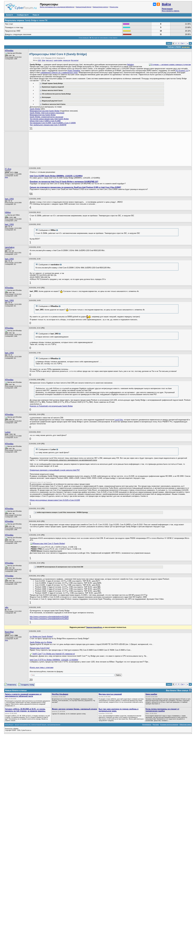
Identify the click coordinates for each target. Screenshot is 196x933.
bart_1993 (9, 199)
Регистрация (167, 9)
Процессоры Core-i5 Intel (39, 648)
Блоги (8, 15)
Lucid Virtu (119, 420)
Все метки (74, 60)
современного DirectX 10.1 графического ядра (59, 73)
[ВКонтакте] (154, 4)
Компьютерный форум (83, 7)
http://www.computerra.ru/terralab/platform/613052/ (49, 619)
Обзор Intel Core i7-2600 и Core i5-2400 (45, 121)
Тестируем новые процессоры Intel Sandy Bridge (49, 119)
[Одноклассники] (158, 4)
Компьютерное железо (100, 7)
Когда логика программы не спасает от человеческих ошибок (162, 710)
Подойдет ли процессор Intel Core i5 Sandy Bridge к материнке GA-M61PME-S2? (64, 182)
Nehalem (130, 65)
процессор (66, 60)
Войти (166, 4)
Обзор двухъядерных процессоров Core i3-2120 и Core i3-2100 (55, 500)
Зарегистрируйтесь (94, 627)
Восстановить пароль (170, 11)
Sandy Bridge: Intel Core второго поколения (47, 113)
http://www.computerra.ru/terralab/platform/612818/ (49, 617)
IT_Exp (8, 169)
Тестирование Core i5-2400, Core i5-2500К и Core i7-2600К (53, 123)
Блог (6, 177)
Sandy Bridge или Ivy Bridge (41, 642)
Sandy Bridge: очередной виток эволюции (46, 117)
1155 (39, 60)
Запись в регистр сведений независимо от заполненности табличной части (23, 695)
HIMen (8, 212)
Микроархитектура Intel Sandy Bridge (44, 111)
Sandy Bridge (35, 109)
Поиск (35, 15)
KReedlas (9, 51)
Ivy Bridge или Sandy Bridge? (41, 637)
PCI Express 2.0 (182, 71)
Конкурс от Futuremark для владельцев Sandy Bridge (51, 406)
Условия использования (169, 724)
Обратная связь (185, 724)
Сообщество (22, 15)
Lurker (8, 432)
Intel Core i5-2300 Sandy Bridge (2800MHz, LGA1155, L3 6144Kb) (56, 176)
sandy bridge (58, 60)
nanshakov (10, 247)
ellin (6, 607)
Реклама (156, 724)
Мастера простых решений (110, 694)
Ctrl (183, 43)
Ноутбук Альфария (60, 694)
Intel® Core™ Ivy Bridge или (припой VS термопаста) (53, 654)
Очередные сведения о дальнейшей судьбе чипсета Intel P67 (55, 470)
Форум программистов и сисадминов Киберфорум (57, 7)
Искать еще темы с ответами (41, 667)
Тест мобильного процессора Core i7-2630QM (48, 125)
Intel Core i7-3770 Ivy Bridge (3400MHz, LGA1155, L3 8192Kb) (54, 660)
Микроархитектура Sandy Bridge (43, 115)
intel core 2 (49, 60)
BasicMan (9, 632)
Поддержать (146, 724)
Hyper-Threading (73, 71)
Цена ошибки (151, 694)
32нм (43, 60)
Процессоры (114, 7)
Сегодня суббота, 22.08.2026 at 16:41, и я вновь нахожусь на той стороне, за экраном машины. (25, 710)
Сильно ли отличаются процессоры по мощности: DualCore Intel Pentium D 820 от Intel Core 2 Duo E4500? (75, 187)
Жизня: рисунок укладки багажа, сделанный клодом (74, 709)
